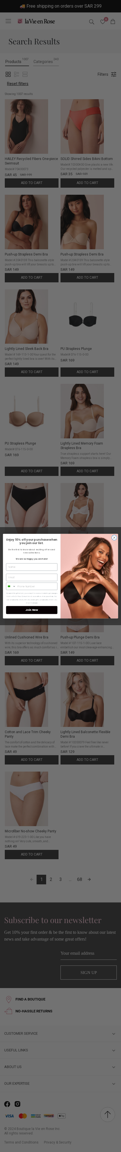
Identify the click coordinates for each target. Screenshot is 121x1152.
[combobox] (11, 586)
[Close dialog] (114, 537)
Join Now (31, 610)
